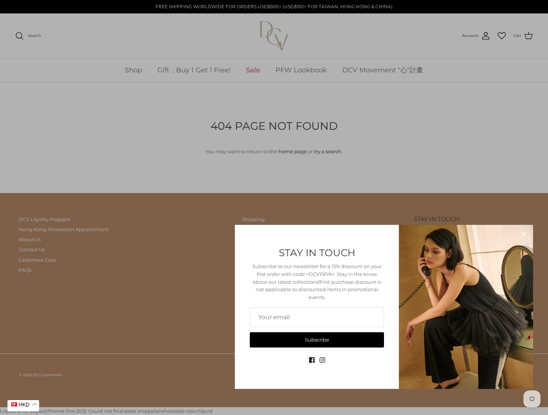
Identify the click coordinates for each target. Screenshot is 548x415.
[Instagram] (322, 360)
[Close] (524, 234)
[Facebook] (312, 360)
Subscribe (317, 340)
